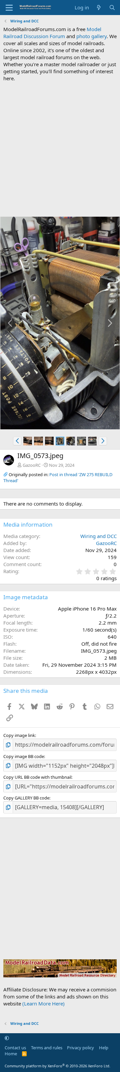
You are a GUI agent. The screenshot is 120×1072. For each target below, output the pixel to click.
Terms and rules (46, 1048)
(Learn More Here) (43, 1003)
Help (103, 1048)
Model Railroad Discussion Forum (52, 32)
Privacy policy (80, 1048)
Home (11, 1054)
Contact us (15, 1048)
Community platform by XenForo (57, 1065)
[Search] (112, 7)
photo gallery (91, 36)
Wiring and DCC (98, 536)
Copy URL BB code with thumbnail (37, 777)
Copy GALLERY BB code (26, 798)
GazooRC (32, 465)
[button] (17, 441)
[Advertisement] (60, 149)
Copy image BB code (23, 756)
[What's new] (98, 7)
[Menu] (9, 7)
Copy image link (19, 735)
